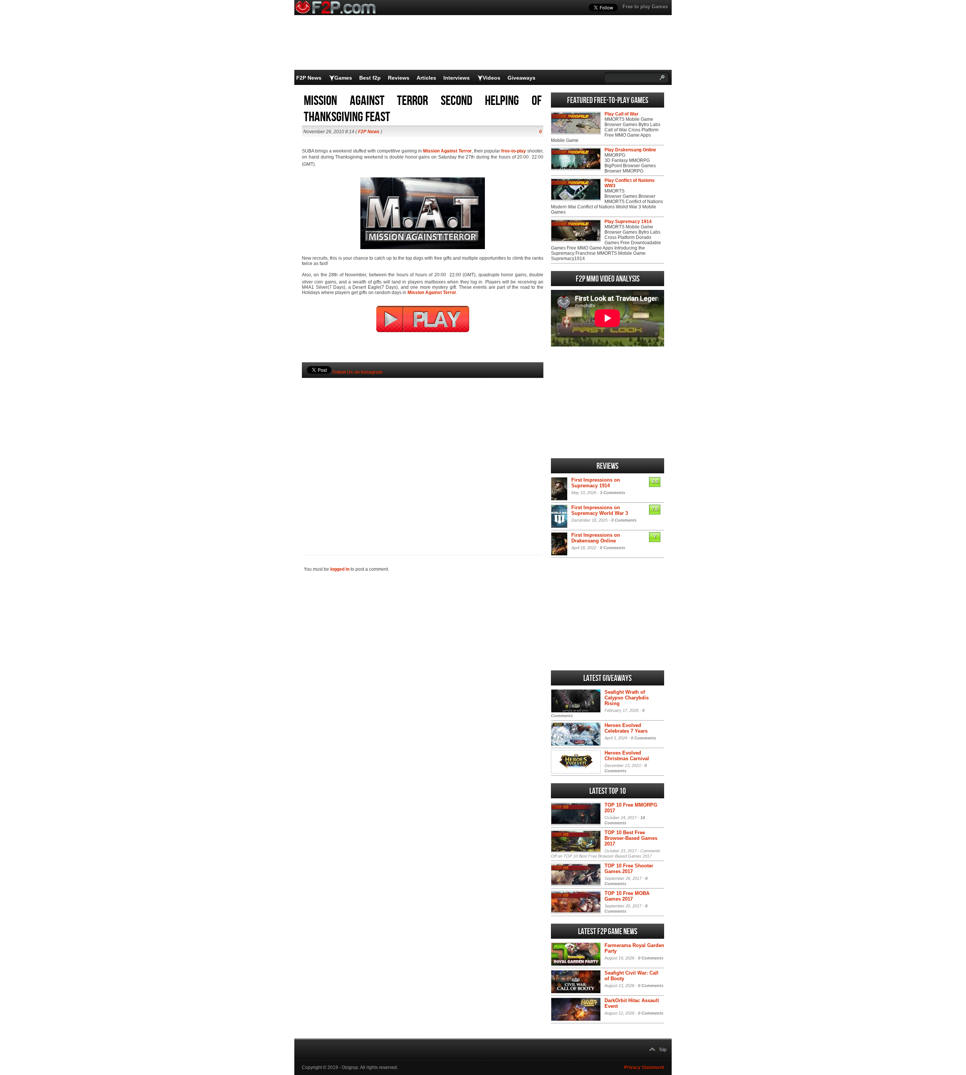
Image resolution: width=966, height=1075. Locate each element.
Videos (491, 78)
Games (343, 78)
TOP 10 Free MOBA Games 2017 (627, 896)
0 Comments (624, 520)
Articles (426, 78)
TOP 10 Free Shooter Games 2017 (629, 868)
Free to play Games (645, 6)
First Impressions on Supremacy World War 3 (599, 510)
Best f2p (370, 78)
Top (662, 1049)
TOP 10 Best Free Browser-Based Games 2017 (631, 838)
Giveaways (521, 78)
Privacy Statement (644, 1067)
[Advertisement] (422, 453)
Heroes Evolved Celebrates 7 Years (626, 728)
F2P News (308, 78)
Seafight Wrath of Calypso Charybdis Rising (627, 697)
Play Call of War (621, 114)
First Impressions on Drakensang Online (595, 538)
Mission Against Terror (447, 151)
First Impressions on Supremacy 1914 (595, 482)
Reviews (398, 78)
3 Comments (612, 492)
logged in (339, 569)
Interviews (456, 78)
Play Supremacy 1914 (628, 221)
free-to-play (513, 151)
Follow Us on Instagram (357, 372)
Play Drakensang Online (630, 149)
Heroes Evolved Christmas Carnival (627, 755)
